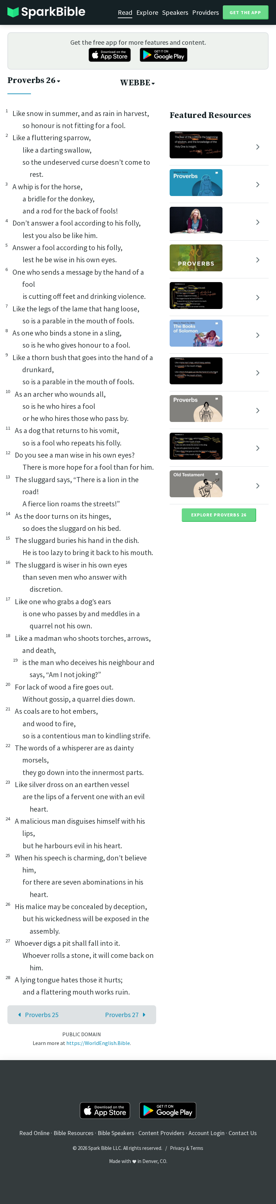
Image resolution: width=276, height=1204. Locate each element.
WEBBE (135, 83)
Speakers (175, 12)
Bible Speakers (116, 1133)
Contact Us (243, 1133)
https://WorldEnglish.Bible (98, 1043)
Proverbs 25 (42, 1014)
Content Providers (161, 1133)
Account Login (206, 1133)
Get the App (245, 12)
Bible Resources (74, 1133)
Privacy (177, 1148)
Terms (196, 1148)
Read (125, 12)
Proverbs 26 (31, 80)
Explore (147, 12)
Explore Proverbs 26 (218, 515)
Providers (205, 12)
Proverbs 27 (122, 1014)
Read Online (34, 1133)
